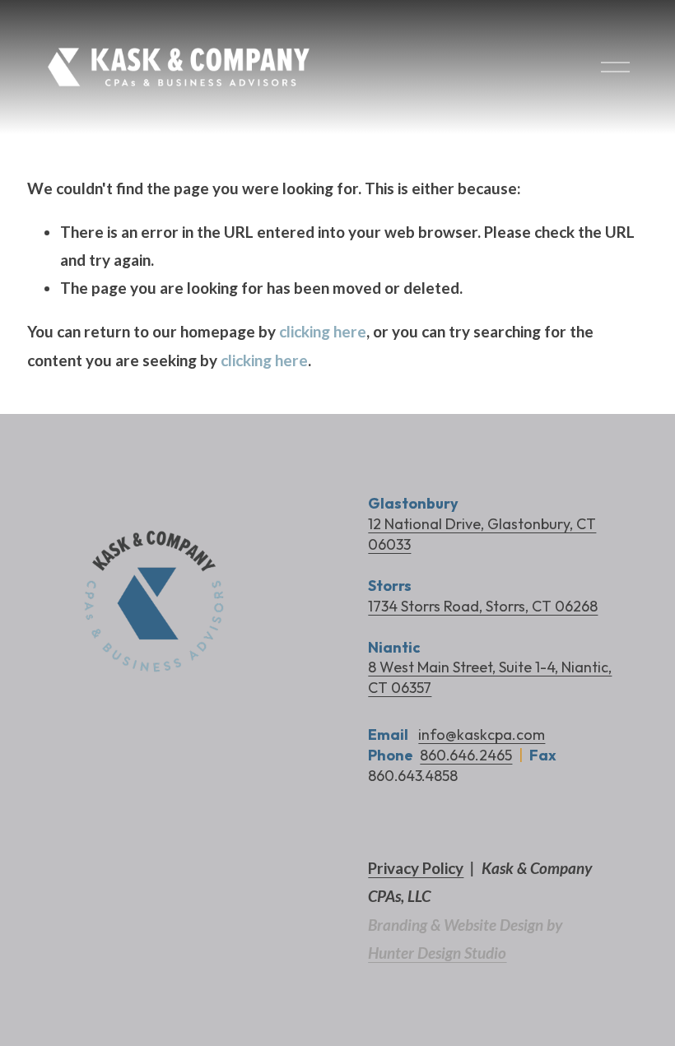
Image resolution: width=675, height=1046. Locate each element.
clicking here (322, 331)
